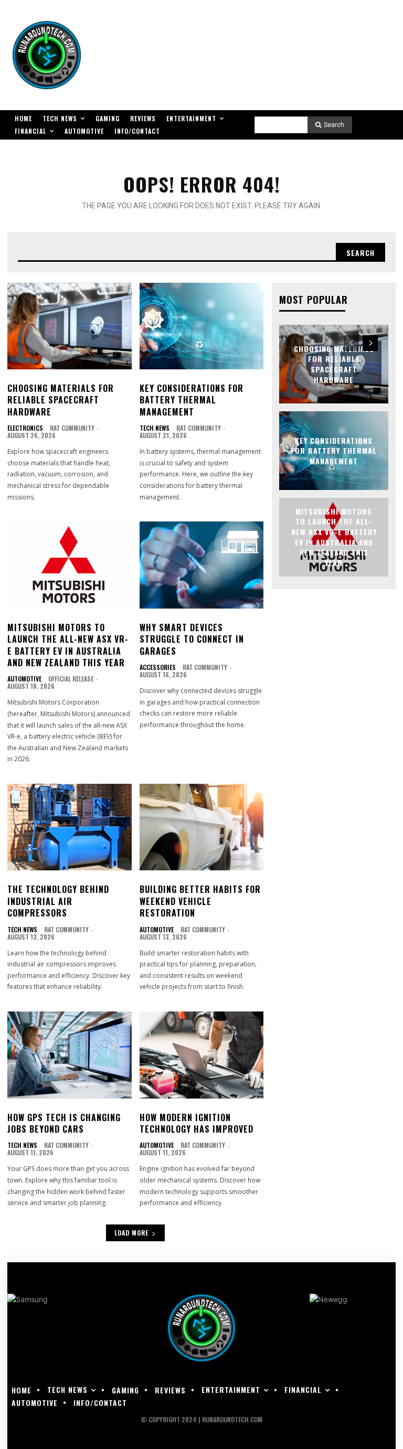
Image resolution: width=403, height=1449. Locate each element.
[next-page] (370, 343)
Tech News (154, 428)
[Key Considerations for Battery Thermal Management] (202, 326)
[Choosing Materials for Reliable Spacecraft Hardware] (69, 326)
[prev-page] (351, 343)
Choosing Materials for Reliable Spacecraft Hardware (60, 400)
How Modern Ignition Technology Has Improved (196, 1123)
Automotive (24, 679)
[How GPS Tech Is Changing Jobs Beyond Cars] (69, 1055)
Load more (131, 1232)
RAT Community (72, 427)
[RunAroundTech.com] (47, 55)
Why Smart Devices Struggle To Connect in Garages (192, 639)
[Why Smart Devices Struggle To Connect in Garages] (202, 565)
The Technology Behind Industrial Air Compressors (58, 901)
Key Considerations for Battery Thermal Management (191, 400)
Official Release (70, 678)
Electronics (25, 428)
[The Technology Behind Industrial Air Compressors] (69, 827)
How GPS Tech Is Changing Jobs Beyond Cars (64, 1123)
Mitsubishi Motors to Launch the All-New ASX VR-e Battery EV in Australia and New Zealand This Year (68, 645)
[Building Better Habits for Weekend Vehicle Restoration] (202, 827)
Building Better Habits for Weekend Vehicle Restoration (200, 901)
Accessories (158, 667)
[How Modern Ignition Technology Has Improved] (202, 1055)
